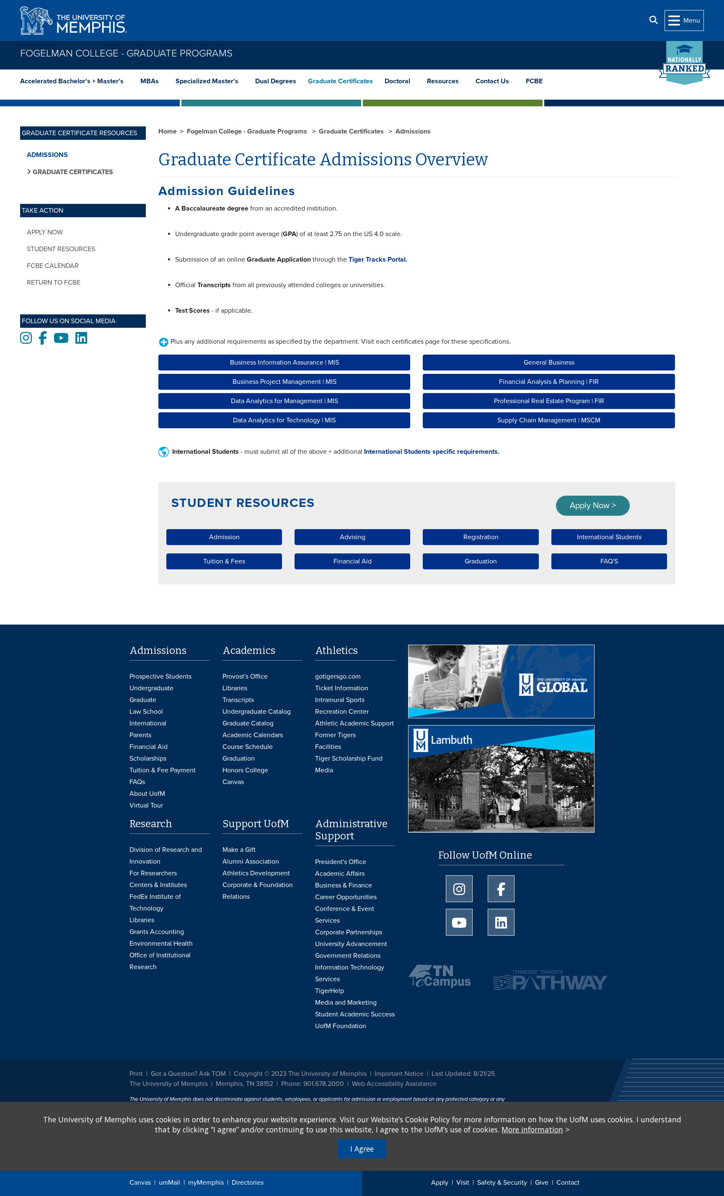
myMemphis (206, 1182)
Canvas (140, 1182)
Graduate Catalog (248, 723)
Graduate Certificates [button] (72, 172)
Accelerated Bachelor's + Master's (72, 81)
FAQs (137, 782)
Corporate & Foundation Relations (257, 891)
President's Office (340, 862)
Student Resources (61, 249)
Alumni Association (250, 861)
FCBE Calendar (53, 266)
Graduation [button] (481, 561)
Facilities (328, 747)
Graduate (142, 700)
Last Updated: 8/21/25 (463, 1074)
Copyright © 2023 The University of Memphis (300, 1074)
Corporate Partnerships (348, 932)
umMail (169, 1182)
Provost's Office (245, 676)
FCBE (534, 81)
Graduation (238, 758)
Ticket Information (341, 688)
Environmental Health (161, 943)
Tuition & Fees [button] (224, 561)
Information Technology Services (349, 973)
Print (136, 1074)
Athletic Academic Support (354, 723)
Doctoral (397, 81)
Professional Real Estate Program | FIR (549, 401)
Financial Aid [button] (353, 561)
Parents (140, 735)
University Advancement (351, 944)
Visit (462, 1182)
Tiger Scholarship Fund (349, 758)
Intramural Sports (340, 700)
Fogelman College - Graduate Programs (126, 53)
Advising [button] (352, 537)
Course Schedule (247, 747)
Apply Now (45, 232)
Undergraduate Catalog (256, 711)
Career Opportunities (346, 897)
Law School (146, 711)
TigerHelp (329, 991)
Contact (567, 1182)
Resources (443, 81)
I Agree (362, 1149)
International (147, 723)
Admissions (47, 155)
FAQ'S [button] (609, 561)
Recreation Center (342, 711)
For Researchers (153, 873)
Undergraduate (151, 688)
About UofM (147, 794)
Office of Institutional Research (160, 961)
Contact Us (492, 81)
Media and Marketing (346, 1002)
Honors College (245, 770)
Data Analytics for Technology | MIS (284, 420)
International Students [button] (609, 537)
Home (167, 131)
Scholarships (147, 758)
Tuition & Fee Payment (162, 770)
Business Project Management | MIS (284, 382)
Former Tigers (335, 735)
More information (532, 1129)
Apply (439, 1182)
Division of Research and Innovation (165, 856)
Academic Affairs (340, 873)
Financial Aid (148, 747)
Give (541, 1182)
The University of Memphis (168, 1084)
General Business (549, 362)
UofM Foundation (340, 1026)
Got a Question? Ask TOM (188, 1074)
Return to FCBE (53, 282)
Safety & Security (502, 1182)
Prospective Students (160, 676)
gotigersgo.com (338, 676)
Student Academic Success (355, 1014)
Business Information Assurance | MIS (284, 362)
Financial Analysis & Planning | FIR (549, 382)
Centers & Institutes (158, 885)
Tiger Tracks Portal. (377, 259)
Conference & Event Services (344, 915)
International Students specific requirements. (431, 452)
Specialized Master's (207, 81)
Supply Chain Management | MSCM (548, 420)
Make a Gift (239, 850)
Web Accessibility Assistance (394, 1084)
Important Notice (399, 1074)
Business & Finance (343, 885)
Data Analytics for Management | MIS (284, 401)
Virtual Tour (146, 805)
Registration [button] (481, 537)
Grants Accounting (156, 932)
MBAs (149, 81)
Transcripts (238, 700)
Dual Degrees (275, 81)
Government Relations (347, 956)
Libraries (234, 688)
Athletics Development (256, 873)
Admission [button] (224, 537)
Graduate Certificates (340, 81)
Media (324, 770)
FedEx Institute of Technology (155, 902)
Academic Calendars (252, 735)
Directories (248, 1182)
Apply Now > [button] (593, 506)
